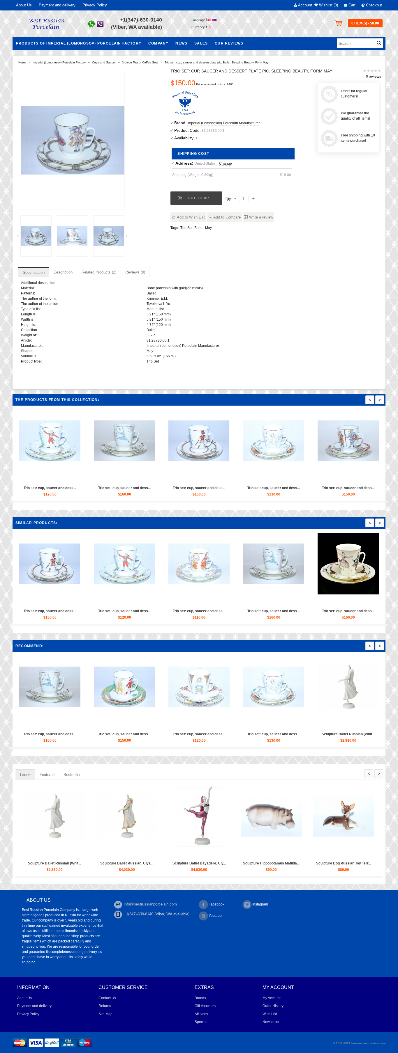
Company (158, 43)
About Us (24, 5)
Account (305, 5)
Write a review (261, 217)
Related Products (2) (99, 272)
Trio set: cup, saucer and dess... (50, 488)
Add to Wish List (191, 217)
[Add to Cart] (36, 477)
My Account (272, 998)
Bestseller (72, 775)
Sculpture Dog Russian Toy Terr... (343, 863)
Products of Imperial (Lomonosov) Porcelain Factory (78, 43)
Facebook (216, 904)
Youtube (215, 916)
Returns (104, 1006)
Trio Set (186, 228)
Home (22, 62)
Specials (201, 1022)
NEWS (181, 43)
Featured (47, 775)
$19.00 (285, 175)
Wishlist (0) (328, 5)
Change (225, 163)
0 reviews (373, 76)
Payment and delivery (57, 5)
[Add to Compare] (63, 477)
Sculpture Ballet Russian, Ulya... (126, 863)
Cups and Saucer (104, 62)
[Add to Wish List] (49, 477)
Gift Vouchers (205, 1006)
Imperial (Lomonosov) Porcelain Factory (59, 62)
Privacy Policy (94, 5)
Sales (201, 43)
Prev (20, 237)
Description (63, 272)
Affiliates (201, 1014)
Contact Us (107, 998)
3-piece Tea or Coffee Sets (140, 62)
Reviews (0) (135, 272)
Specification (34, 272)
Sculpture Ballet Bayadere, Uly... (199, 863)
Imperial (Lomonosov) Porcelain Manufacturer (223, 123)
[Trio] (36, 236)
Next (129, 237)
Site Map (105, 1014)
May (208, 228)
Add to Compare (227, 217)
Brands (200, 998)
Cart (351, 5)
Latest (25, 775)
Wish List (270, 1014)
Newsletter (271, 1022)
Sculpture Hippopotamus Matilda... (271, 863)
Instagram (260, 904)
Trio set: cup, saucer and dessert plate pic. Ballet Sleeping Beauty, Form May (216, 62)
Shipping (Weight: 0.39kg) (192, 175)
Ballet (198, 228)
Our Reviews (229, 43)
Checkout (374, 5)
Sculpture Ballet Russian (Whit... (348, 734)
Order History (273, 1006)
